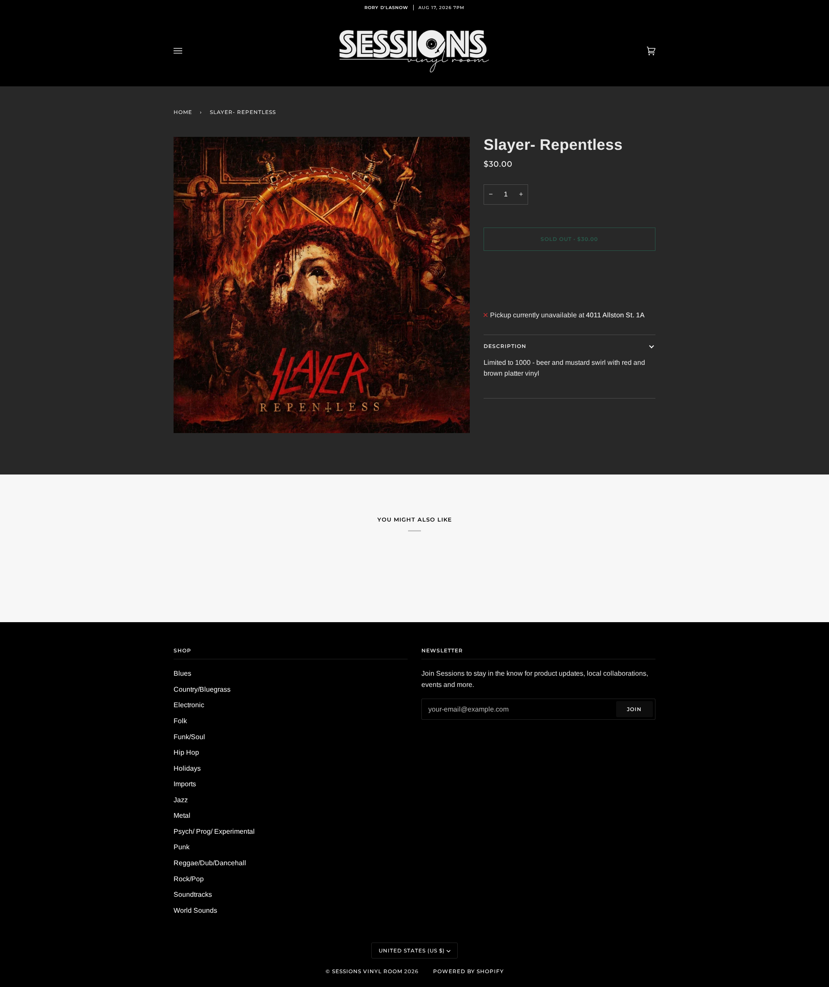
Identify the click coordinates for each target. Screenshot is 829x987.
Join (634, 709)
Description (505, 346)
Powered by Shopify (468, 971)
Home (183, 112)
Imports (185, 784)
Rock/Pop (189, 879)
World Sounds (195, 910)
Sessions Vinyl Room (367, 971)
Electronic (189, 705)
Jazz (181, 800)
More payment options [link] (517, 293)
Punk (182, 847)
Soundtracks (193, 894)
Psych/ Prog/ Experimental (214, 831)
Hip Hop (186, 752)
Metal (182, 815)
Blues (182, 673)
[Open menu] (186, 51)
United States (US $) (412, 950)
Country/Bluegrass (202, 689)
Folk (180, 720)
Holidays (187, 768)
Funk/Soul (189, 736)
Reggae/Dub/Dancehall (210, 863)
